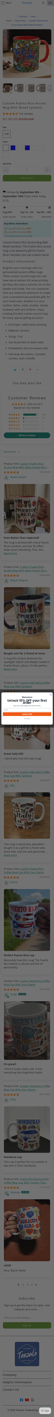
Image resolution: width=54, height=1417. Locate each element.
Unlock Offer (27, 714)
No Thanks (27, 718)
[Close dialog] (51, 694)
